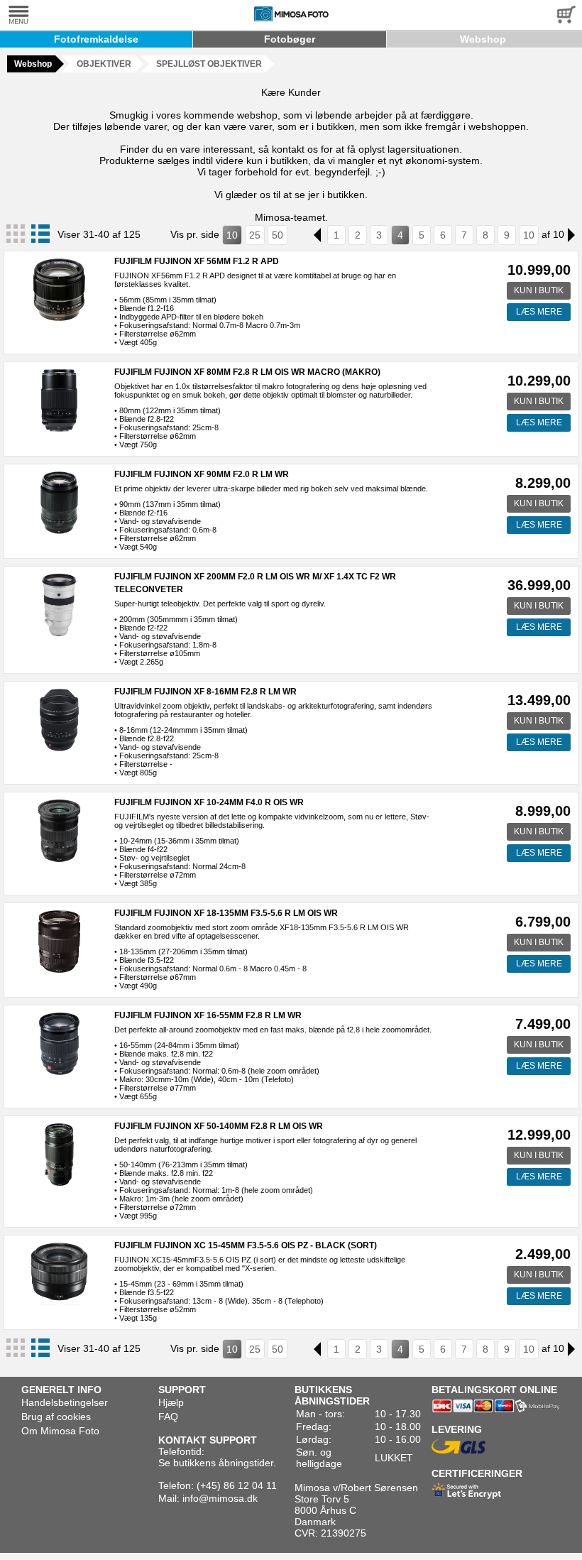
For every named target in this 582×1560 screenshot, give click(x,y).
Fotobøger (289, 39)
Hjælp (171, 1402)
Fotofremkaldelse (96, 39)
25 (254, 235)
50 (277, 235)
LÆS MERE (539, 312)
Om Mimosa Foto (60, 1430)
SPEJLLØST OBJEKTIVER (209, 64)
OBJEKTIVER (104, 64)
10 (232, 235)
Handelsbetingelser (64, 1402)
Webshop (483, 39)
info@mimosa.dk (220, 1498)
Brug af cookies (56, 1416)
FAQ (168, 1416)
